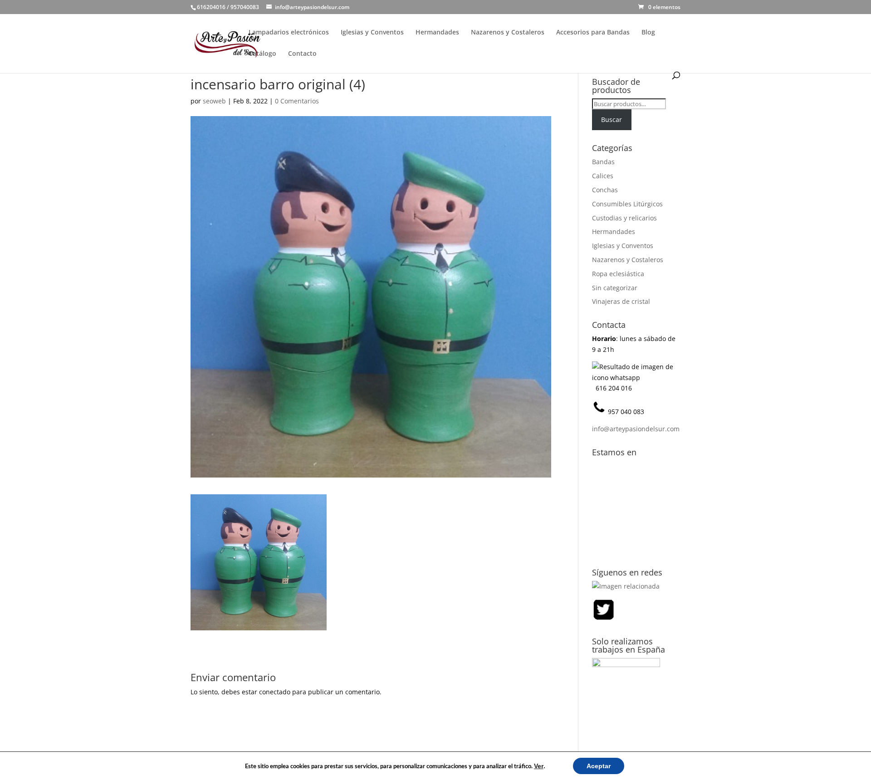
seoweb (214, 101)
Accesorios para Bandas (593, 32)
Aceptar (599, 766)
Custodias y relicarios (624, 218)
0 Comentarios (297, 101)
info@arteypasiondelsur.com (636, 428)
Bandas (603, 161)
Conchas (605, 189)
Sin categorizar (614, 287)
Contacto (302, 54)
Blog (648, 32)
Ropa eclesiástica (618, 273)
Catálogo (262, 54)
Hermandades (437, 32)
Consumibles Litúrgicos (627, 204)
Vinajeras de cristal (621, 301)
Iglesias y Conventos (372, 32)
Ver (538, 766)
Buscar (611, 119)
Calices (602, 175)
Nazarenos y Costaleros (507, 32)
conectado (274, 691)
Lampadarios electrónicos (289, 32)
